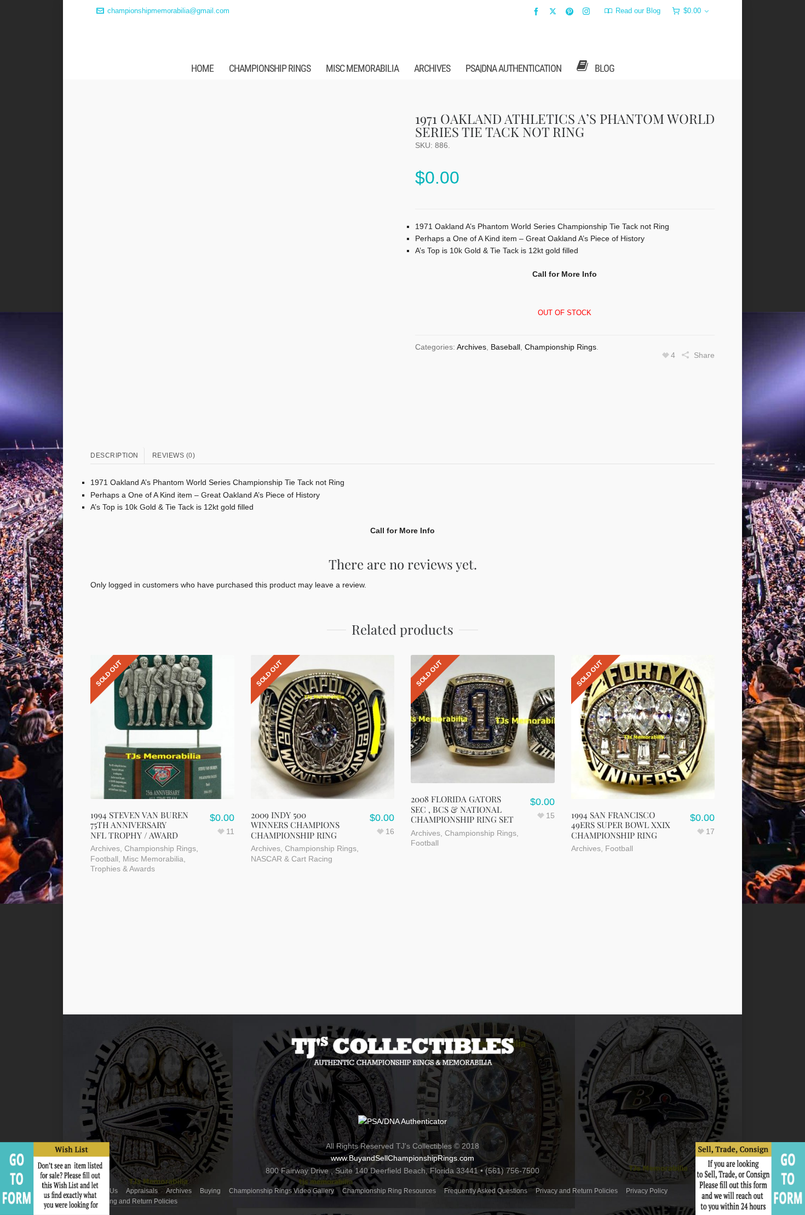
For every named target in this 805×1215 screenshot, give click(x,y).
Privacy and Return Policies (577, 1191)
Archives (471, 433)
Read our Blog (638, 11)
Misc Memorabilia (153, 944)
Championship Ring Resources (389, 1191)
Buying (210, 1191)
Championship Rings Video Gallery (281, 1191)
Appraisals (142, 1191)
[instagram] (588, 11)
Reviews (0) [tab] (174, 541)
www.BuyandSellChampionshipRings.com (402, 1158)
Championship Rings (560, 433)
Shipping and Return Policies (133, 1201)
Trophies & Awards (122, 954)
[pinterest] (571, 11)
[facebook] (537, 11)
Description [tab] (114, 541)
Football (104, 944)
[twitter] (554, 11)
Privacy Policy (647, 1191)
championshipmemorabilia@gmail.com (168, 11)
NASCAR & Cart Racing (291, 944)
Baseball (505, 433)
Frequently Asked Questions (485, 1191)
